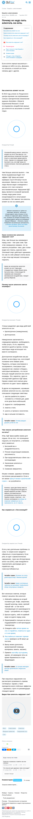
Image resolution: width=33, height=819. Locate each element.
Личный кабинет (7, 795)
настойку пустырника (19, 652)
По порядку (27, 780)
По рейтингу (17, 780)
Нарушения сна (22, 731)
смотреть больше (9, 773)
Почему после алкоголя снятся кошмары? (16, 35)
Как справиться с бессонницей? (13, 38)
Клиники (17, 793)
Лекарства (24, 793)
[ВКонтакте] (4, 750)
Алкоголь (21, 728)
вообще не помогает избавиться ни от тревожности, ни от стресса (15, 501)
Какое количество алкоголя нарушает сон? (16, 33)
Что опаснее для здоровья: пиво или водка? (16, 768)
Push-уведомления (9, 798)
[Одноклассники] (9, 750)
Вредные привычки (8, 731)
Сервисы (10, 793)
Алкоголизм (12, 728)
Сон (4, 734)
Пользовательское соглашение (17, 801)
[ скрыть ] (26, 28)
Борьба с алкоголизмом (14, 8)
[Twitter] (14, 750)
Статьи (4, 8)
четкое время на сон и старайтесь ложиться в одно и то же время (17, 630)
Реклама (4, 801)
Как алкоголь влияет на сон (12, 30)
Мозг (4, 728)
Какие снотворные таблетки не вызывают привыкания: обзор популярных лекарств (16, 585)
